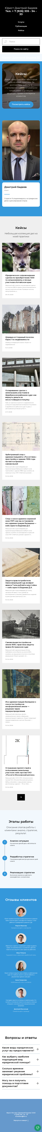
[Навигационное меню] (38, 57)
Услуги (21, 22)
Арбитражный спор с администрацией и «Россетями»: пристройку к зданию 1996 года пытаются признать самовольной (21, 980)
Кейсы (21, 30)
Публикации (21, 26)
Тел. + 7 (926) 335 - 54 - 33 (21, 13)
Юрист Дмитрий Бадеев (21, 8)
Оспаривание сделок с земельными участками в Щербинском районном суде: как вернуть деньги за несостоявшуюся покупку (21, 916)
